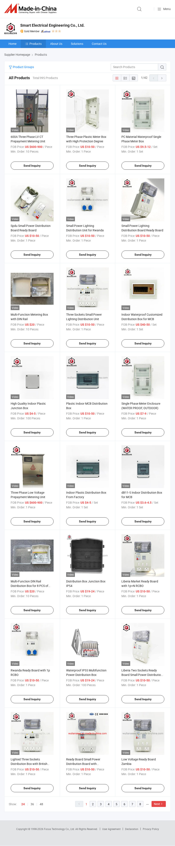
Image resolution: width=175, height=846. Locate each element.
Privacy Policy (151, 829)
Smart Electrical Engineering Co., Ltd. (52, 25)
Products (35, 44)
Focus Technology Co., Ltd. (59, 829)
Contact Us (99, 44)
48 (41, 804)
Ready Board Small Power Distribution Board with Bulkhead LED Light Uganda (84, 763)
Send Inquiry (32, 165)
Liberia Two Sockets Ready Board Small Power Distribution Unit (142, 674)
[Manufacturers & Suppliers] (31, 8)
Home (12, 44)
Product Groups (23, 67)
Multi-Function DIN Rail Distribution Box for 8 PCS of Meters (29, 585)
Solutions (77, 44)
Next (157, 804)
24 (23, 804)
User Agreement (111, 829)
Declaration (131, 829)
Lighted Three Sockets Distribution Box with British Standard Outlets (29, 763)
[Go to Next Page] (162, 78)
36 (32, 804)
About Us (56, 44)
